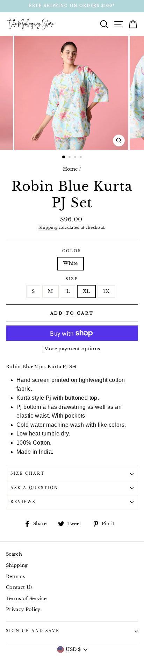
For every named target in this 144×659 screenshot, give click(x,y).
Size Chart (27, 474)
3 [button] (76, 157)
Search (14, 554)
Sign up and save (32, 631)
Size (72, 279)
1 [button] (64, 157)
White (70, 263)
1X (106, 291)
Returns (15, 576)
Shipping (48, 227)
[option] (72, 6)
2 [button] (70, 157)
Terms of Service (26, 598)
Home (70, 169)
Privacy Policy (23, 609)
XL (86, 291)
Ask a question (34, 488)
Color (71, 251)
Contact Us (19, 587)
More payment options (72, 348)
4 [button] (81, 157)
